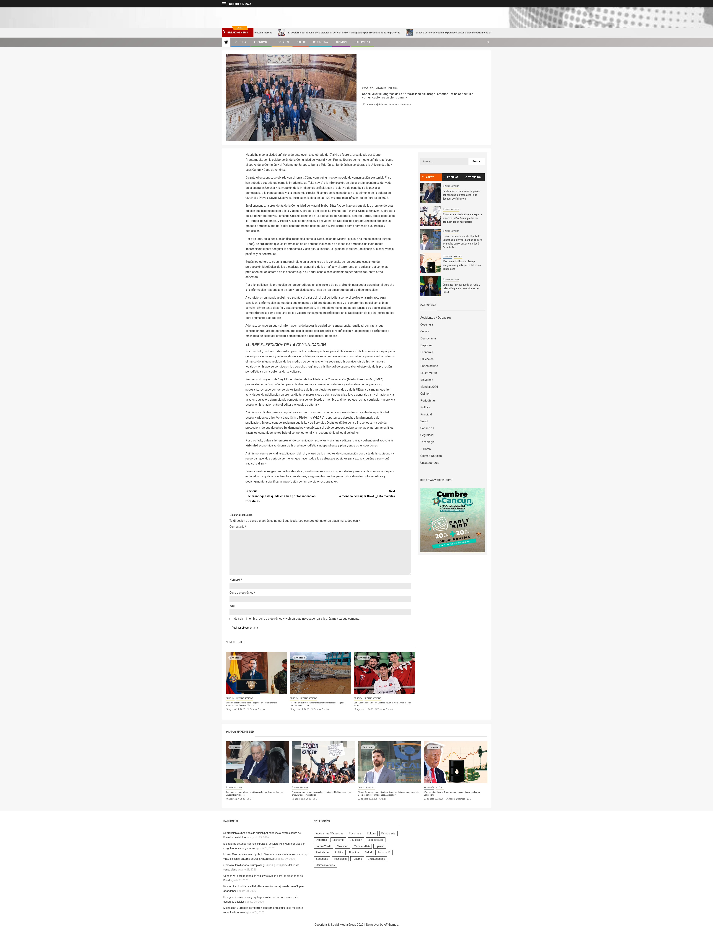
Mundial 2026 (429, 387)
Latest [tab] (429, 177)
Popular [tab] (453, 177)
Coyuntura (320, 42)
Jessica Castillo (457, 799)
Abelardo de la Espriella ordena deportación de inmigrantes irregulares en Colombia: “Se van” (251, 704)
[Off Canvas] (224, 3)
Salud (301, 42)
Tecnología (427, 442)
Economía (261, 42)
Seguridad (427, 435)
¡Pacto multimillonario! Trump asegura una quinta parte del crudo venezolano (462, 265)
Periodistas (381, 88)
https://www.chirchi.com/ (436, 480)
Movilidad (426, 380)
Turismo (425, 449)
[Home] (226, 42)
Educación (427, 359)
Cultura (424, 331)
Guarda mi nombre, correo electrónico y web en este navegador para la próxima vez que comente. (297, 618)
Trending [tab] (474, 177)
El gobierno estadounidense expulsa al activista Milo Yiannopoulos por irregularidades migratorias (285, 32)
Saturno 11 (362, 42)
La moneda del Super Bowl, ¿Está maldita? (366, 493)
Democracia (428, 338)
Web (232, 606)
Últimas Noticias (244, 698)
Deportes (282, 42)
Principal (392, 88)
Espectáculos (429, 366)
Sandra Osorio (257, 709)
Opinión (341, 42)
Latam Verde (428, 373)
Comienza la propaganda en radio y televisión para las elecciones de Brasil (461, 288)
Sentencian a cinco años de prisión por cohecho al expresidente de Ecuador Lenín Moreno (461, 194)
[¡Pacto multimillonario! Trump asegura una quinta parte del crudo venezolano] (430, 263)
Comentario (237, 526)
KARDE (369, 104)
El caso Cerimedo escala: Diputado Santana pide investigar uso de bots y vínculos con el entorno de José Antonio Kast (424, 32)
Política (240, 42)
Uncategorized (429, 462)
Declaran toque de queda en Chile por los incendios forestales (280, 496)
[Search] (488, 42)
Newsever (372, 924)
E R (251, 799)
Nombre (235, 579)
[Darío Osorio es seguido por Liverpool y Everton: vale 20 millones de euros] (384, 673)
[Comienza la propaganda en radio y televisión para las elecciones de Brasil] (430, 286)
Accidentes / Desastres (436, 317)
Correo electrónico (242, 592)
